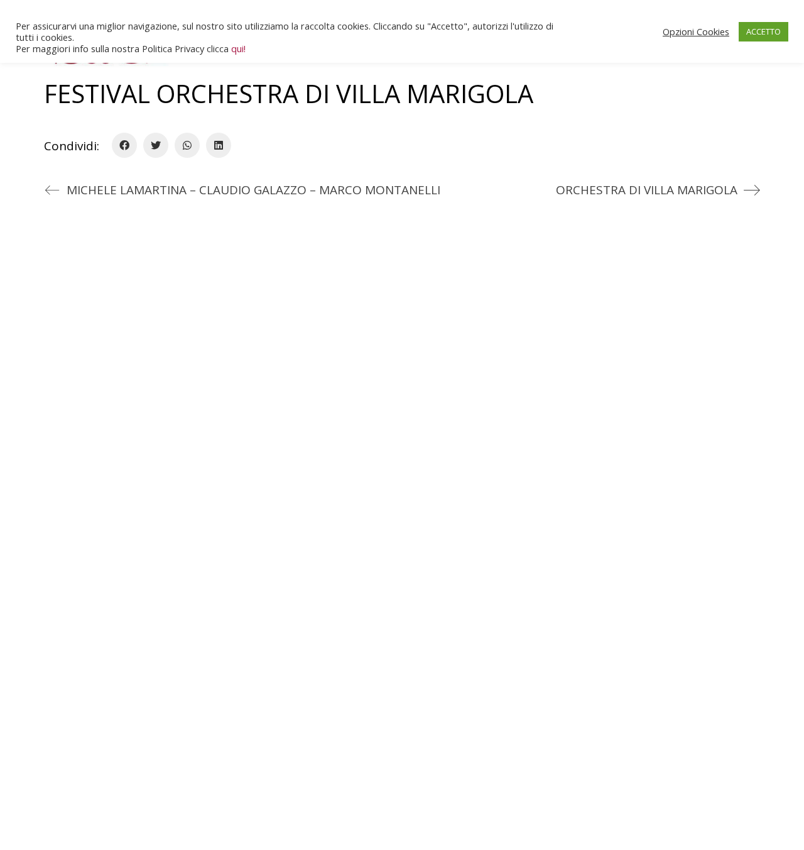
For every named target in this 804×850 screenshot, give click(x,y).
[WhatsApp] (187, 145)
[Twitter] (155, 145)
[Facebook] (124, 145)
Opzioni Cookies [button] (696, 31)
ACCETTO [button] (763, 31)
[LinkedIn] (218, 145)
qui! (238, 48)
